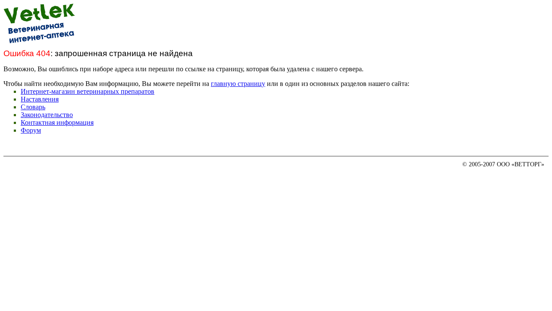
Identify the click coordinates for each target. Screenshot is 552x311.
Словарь (33, 107)
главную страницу (238, 83)
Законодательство (47, 114)
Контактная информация (57, 122)
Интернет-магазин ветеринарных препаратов (87, 91)
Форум (31, 130)
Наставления (40, 99)
